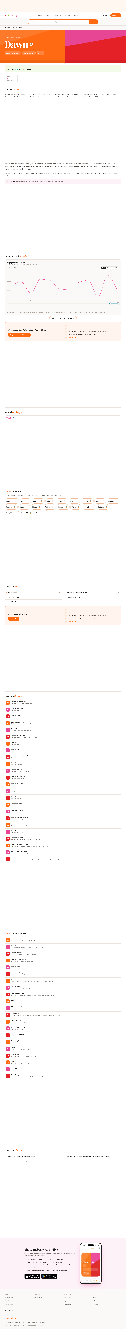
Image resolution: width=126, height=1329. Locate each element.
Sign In (105, 15)
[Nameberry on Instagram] (16, 1310)
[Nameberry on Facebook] (9, 1310)
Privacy (23, 1325)
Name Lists (38, 1297)
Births (108, 267)
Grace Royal (10, 37)
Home (7, 27)
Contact (96, 1304)
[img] (63, 286)
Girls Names (9, 1297)
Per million (115, 267)
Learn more (72, 338)
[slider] (110, 303)
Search (93, 22)
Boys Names (9, 1301)
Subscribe (115, 15)
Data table (11, 309)
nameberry (12, 1318)
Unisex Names (9, 1304)
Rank (103, 267)
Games (76, 15)
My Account (68, 1304)
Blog (94, 1297)
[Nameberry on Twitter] (6, 1310)
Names (40, 15)
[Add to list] (31, 44)
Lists (49, 15)
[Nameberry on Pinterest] (13, 1310)
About (95, 1301)
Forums (66, 15)
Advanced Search (40, 1301)
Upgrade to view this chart (19, 335)
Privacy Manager (31, 1325)
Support (40, 1325)
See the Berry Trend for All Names (63, 318)
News (57, 15)
